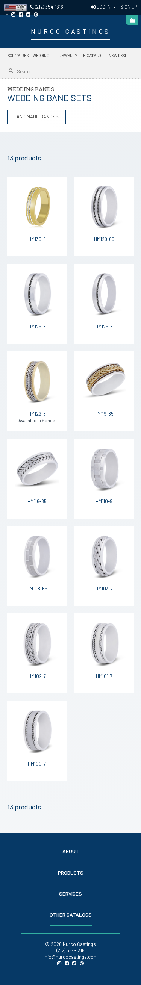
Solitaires (18, 55)
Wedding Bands (43, 55)
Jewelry (68, 55)
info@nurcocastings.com (71, 957)
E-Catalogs (94, 55)
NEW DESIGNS (119, 55)
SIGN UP (128, 7)
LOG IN (103, 7)
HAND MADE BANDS (35, 116)
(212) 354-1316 (48, 7)
